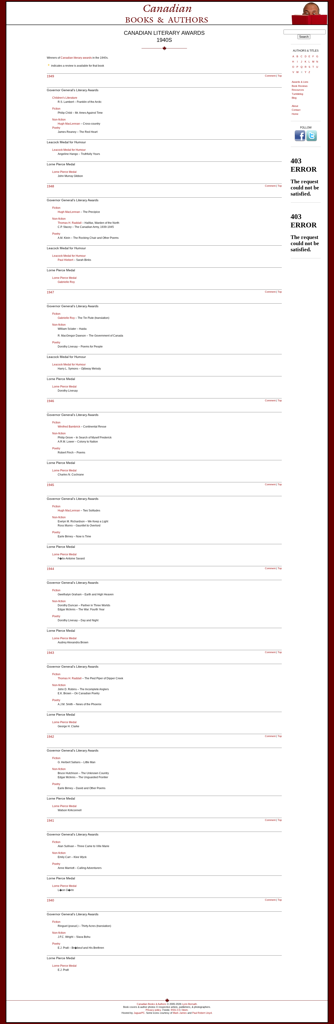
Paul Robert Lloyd (202, 1012)
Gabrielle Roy (66, 282)
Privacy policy (153, 1010)
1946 (50, 401)
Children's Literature (64, 97)
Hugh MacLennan (69, 123)
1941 (50, 820)
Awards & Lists (300, 82)
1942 (50, 736)
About (295, 106)
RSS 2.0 (175, 1010)
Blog (294, 97)
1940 (50, 900)
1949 (50, 76)
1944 (50, 569)
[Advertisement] (164, 985)
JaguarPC (139, 1012)
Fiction (56, 108)
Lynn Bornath (189, 1004)
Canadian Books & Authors (151, 1004)
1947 (50, 292)
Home (295, 114)
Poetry (56, 127)
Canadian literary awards (76, 57)
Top (280, 75)
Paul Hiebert (65, 260)
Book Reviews (300, 86)
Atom (185, 1010)
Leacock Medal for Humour (69, 149)
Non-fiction (59, 119)
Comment (270, 75)
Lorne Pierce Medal (64, 172)
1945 (50, 485)
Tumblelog (297, 94)
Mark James (180, 1012)
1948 (50, 186)
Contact (296, 109)
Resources (298, 89)
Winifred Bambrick (69, 426)
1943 (50, 652)
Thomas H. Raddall (70, 222)
